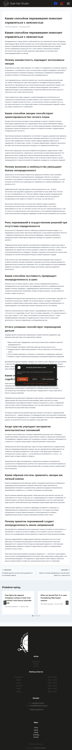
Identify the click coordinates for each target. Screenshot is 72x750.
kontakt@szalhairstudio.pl (39, 706)
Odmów (34, 379)
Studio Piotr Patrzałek (40, 748)
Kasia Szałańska (13, 26)
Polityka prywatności (36, 709)
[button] (54, 367)
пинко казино (9, 216)
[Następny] (67, 603)
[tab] (32, 615)
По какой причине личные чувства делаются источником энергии (17, 572)
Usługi (36, 732)
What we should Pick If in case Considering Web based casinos (54, 598)
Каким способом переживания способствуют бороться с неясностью (54, 572)
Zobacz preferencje (48, 379)
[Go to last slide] (5, 603)
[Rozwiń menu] (68, 3)
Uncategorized (10, 15)
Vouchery (36, 735)
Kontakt (36, 737)
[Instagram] (62, 3)
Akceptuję (22, 379)
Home (36, 727)
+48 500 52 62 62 (38, 703)
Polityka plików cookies (29, 383)
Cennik (36, 730)
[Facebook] (55, 3)
